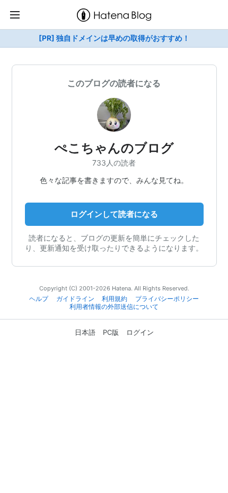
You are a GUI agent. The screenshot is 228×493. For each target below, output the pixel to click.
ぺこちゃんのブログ (114, 148)
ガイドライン (75, 299)
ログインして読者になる (114, 214)
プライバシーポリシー (167, 299)
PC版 (111, 332)
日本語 (85, 332)
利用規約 (114, 299)
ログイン (140, 332)
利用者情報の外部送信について (114, 307)
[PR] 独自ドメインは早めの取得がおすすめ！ (114, 38)
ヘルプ (38, 299)
